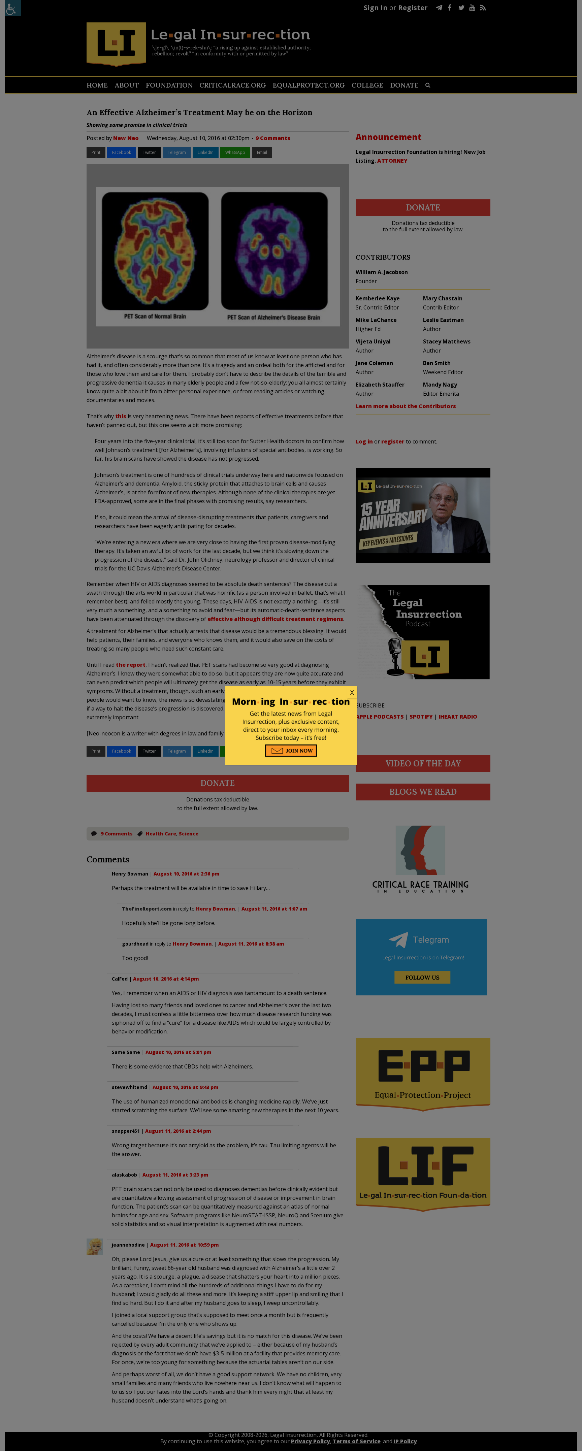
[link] (291, 692)
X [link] (352, 692)
